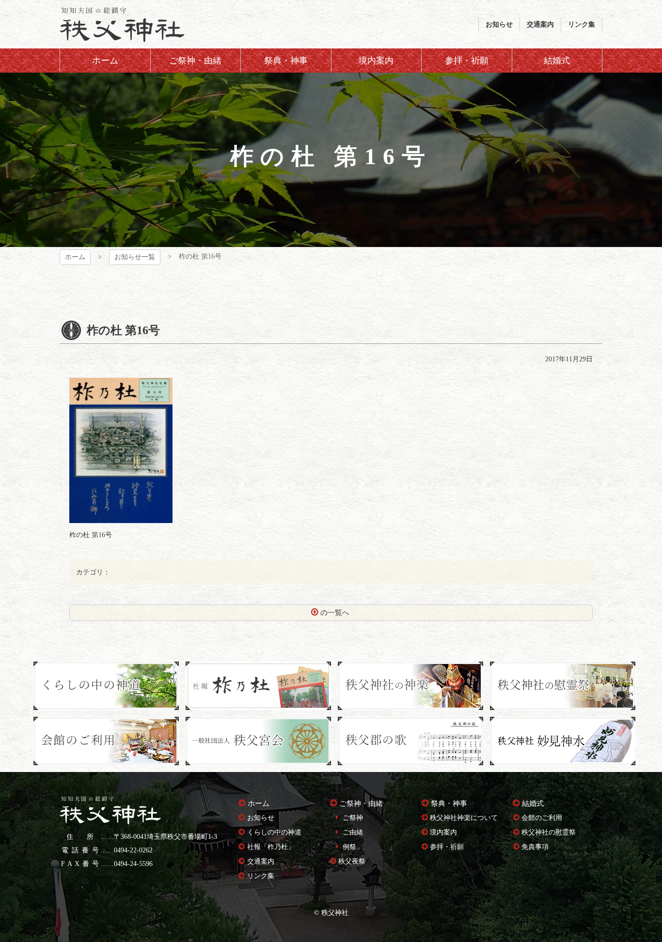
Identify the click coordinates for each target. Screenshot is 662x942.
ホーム (75, 257)
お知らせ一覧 (134, 257)
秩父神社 (122, 24)
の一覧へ (334, 613)
